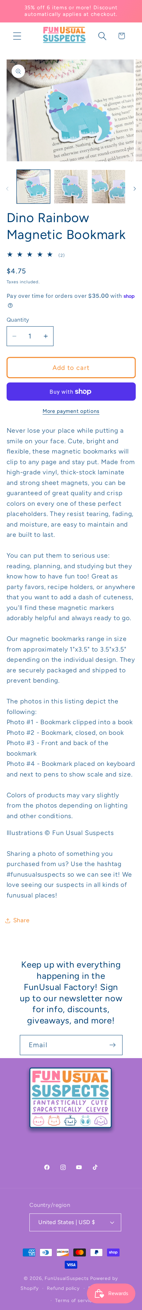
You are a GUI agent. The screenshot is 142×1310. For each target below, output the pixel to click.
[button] (17, 35)
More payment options (71, 411)
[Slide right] (134, 188)
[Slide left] (7, 188)
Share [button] (21, 920)
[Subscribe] (112, 1045)
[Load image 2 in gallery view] (71, 186)
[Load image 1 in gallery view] (33, 186)
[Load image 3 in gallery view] (108, 186)
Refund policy (63, 1288)
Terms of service (75, 1300)
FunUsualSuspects (67, 1278)
